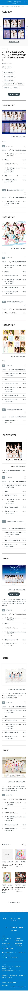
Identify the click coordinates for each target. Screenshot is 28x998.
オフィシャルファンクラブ (8, 952)
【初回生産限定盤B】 (8, 76)
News (21, 927)
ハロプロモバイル (5, 968)
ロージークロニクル (7, 946)
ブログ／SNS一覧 (6, 955)
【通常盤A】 (21, 84)
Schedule (13, 927)
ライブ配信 (17, 966)
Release (14, 931)
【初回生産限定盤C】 (8, 80)
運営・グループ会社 (6, 977)
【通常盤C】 (15, 87)
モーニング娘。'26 (6, 938)
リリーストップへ (14, 902)
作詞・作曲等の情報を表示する (19, 150)
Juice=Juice (5, 941)
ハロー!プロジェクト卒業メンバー (10, 957)
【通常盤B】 (6, 87)
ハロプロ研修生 (18, 946)
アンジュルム (18, 938)
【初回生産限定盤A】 (14, 42)
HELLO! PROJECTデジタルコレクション (10, 970)
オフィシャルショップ (6, 966)
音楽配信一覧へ (14, 94)
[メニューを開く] (25, 2)
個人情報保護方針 (13, 975)
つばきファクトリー (19, 941)
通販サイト (21, 952)
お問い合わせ (4, 975)
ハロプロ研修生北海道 (7, 948)
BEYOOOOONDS (6, 943)
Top (6, 927)
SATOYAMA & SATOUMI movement (9, 982)
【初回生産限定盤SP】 (9, 84)
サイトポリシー (22, 975)
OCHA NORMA (18, 943)
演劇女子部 (4, 985)
